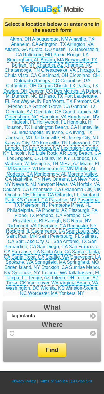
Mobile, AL (85, 168)
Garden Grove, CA (51, 106)
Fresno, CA (19, 106)
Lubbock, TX (84, 158)
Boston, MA (52, 59)
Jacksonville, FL (50, 137)
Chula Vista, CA (20, 75)
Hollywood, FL (51, 122)
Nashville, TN (27, 179)
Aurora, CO (40, 49)
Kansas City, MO (22, 142)
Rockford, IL (18, 231)
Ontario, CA (42, 194)
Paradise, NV (62, 199)
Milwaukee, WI (23, 168)
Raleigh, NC (57, 220)
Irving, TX (82, 132)
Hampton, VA (53, 116)
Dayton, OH (15, 90)
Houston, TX (17, 127)
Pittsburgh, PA (82, 210)
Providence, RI (28, 220)
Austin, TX (63, 49)
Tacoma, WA (54, 272)
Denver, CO (41, 90)
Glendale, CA (47, 111)
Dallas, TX (87, 85)
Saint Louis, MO (82, 231)
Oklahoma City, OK (81, 189)
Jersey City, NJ (83, 137)
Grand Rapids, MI (80, 111)
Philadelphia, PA (24, 210)
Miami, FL (90, 163)
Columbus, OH (21, 85)
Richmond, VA (21, 225)
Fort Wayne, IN (26, 101)
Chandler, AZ (49, 65)
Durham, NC (25, 96)
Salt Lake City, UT (33, 241)
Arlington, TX (52, 44)
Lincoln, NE (23, 153)
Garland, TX (83, 106)
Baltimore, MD (37, 54)
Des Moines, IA (69, 90)
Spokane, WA (19, 262)
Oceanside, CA (45, 189)
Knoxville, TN (54, 142)
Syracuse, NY (26, 272)
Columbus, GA (75, 80)
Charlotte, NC (78, 65)
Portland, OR (76, 215)
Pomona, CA (49, 215)
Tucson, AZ (87, 277)
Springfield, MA (50, 262)
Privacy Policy (24, 381)
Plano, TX (24, 215)
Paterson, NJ (34, 205)
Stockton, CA (54, 267)
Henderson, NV (83, 116)
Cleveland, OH (84, 75)
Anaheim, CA (24, 44)
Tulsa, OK (16, 282)
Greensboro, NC (21, 116)
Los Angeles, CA (24, 158)
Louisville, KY (56, 158)
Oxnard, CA (36, 199)
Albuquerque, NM (50, 39)
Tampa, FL (16, 277)
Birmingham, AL (23, 59)
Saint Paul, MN (21, 236)
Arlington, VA (80, 44)
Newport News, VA (56, 184)
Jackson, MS (19, 137)
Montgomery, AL (50, 173)
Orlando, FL (67, 194)
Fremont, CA (86, 101)
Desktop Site (81, 381)
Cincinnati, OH (53, 75)
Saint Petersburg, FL (59, 236)
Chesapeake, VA (58, 70)
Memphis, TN (44, 163)
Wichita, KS (52, 288)
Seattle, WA (57, 257)
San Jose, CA (26, 251)
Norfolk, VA (88, 184)
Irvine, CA (62, 132)
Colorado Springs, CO (36, 80)
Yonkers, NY (71, 293)
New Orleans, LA (59, 179)
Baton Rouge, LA (70, 54)
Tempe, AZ (39, 277)
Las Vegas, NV (44, 148)
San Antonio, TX (70, 241)
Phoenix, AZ (54, 210)
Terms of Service (53, 381)
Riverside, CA (52, 225)
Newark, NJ (24, 184)
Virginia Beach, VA (79, 282)
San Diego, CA (52, 246)
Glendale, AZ (19, 111)
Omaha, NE (17, 194)
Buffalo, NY (23, 65)
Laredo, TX (16, 148)
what (52, 307)
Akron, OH (20, 39)
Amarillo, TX (81, 39)
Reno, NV (81, 220)
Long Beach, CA (84, 153)
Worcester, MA (42, 293)
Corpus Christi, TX (56, 85)
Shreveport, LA (85, 257)
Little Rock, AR (51, 153)
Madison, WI (17, 163)
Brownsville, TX (81, 59)
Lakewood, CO (84, 142)
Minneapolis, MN (56, 168)
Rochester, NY (82, 225)
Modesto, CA (19, 173)
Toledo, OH (62, 277)
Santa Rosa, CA (27, 257)
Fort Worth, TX (58, 101)
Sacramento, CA (48, 231)
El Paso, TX (51, 96)
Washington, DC (22, 288)
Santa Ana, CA (56, 251)
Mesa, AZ (69, 163)
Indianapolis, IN (34, 132)
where (52, 324)
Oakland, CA (16, 189)
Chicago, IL (88, 70)
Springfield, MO (83, 262)
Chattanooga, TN (22, 70)
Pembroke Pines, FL (69, 205)
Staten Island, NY (22, 267)
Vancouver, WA (42, 282)
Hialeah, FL (23, 122)
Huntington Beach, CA (54, 127)
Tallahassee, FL (84, 272)
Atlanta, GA (16, 49)
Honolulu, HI (80, 122)
